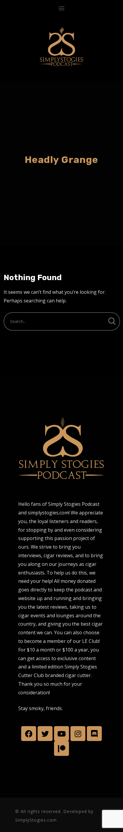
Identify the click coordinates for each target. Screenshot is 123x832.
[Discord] (94, 733)
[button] (62, 8)
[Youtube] (61, 733)
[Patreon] (61, 748)
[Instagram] (77, 733)
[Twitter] (45, 733)
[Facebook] (28, 733)
